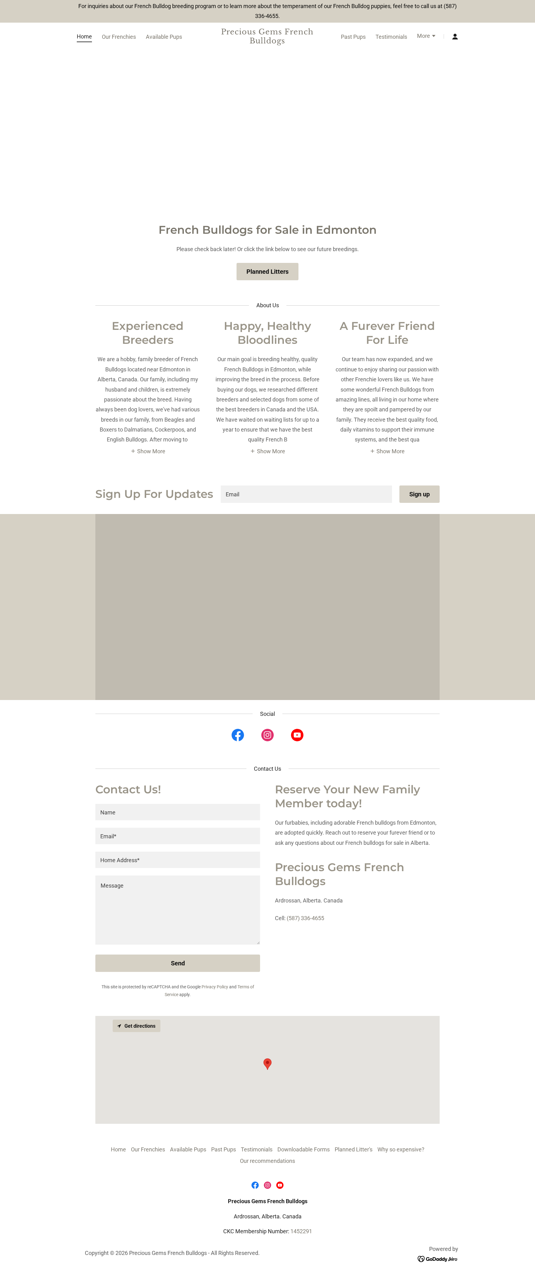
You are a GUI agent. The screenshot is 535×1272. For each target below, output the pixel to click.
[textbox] (306, 494)
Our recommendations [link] (267, 1161)
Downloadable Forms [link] (303, 1149)
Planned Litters (267, 271)
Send (178, 963)
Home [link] (84, 36)
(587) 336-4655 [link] (305, 918)
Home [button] (118, 1149)
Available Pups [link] (164, 36)
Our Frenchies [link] (119, 36)
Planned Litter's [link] (353, 1149)
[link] (267, 41)
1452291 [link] (301, 1231)
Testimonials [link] (391, 36)
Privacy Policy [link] (215, 986)
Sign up (419, 494)
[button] (426, 36)
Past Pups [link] (353, 36)
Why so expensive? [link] (400, 1149)
